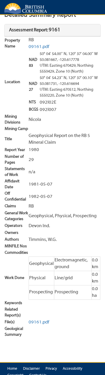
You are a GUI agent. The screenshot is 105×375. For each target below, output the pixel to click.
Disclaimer (31, 369)
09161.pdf (39, 46)
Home (12, 369)
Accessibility (72, 369)
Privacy (51, 369)
